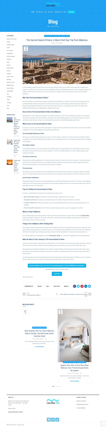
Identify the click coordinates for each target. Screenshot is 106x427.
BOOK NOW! (71, 12)
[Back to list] (57, 294)
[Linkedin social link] (85, 286)
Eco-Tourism (10, 50)
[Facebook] (49, 420)
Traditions (9, 97)
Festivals (9, 59)
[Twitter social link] (78, 286)
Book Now (57, 273)
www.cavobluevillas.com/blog (15, 412)
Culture (8, 42)
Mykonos (66, 286)
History (8, 71)
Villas (8, 108)
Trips (8, 105)
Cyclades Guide (10, 45)
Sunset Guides (10, 88)
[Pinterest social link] (82, 286)
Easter (8, 47)
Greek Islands (57, 35)
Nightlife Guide (10, 85)
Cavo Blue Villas (85, 215)
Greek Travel (57, 286)
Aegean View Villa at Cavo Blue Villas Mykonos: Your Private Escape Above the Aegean (75, 368)
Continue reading (39, 346)
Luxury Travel (10, 76)
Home (48, 26)
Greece (8, 65)
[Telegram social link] (89, 286)
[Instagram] (53, 420)
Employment (10, 53)
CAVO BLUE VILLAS (55, 26)
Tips (8, 94)
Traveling (9, 102)
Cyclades (39, 286)
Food (8, 62)
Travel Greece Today (54, 235)
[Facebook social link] (74, 286)
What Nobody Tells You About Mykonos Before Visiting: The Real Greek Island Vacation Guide (39, 333)
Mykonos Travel (65, 35)
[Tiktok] (57, 420)
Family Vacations (11, 56)
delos (47, 286)
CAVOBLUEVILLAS (29, 286)
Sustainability (10, 91)
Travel (8, 99)
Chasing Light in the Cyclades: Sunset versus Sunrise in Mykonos (17, 166)
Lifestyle (9, 73)
